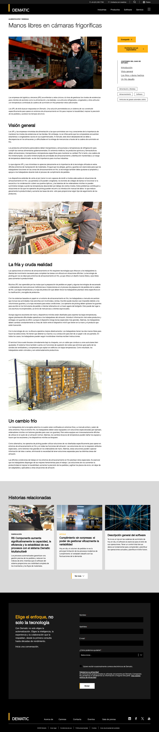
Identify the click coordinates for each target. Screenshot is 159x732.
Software (139, 94)
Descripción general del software (127, 534)
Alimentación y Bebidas (19, 19)
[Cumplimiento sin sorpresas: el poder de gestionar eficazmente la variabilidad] (79, 517)
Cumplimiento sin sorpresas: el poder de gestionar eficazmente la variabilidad (79, 541)
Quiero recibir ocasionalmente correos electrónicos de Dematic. (108, 666)
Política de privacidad (82, 728)
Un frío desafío (127, 79)
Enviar (87, 685)
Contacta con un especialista (131, 48)
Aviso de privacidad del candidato (110, 728)
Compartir (125, 39)
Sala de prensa (109, 719)
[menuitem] (96, 2)
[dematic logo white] (19, 718)
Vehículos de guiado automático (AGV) (132, 99)
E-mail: (83, 638)
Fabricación (16, 534)
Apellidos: (84, 626)
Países (148, 1)
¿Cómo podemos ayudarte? (91, 650)
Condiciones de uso (66, 728)
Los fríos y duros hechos (132, 75)
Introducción (126, 67)
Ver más (78, 575)
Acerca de (48, 719)
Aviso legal (53, 728)
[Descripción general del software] (127, 517)
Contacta (77, 719)
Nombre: (83, 614)
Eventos (91, 719)
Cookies (94, 728)
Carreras (62, 719)
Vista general (127, 71)
